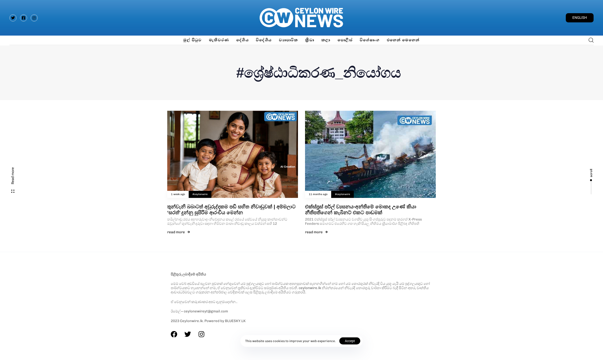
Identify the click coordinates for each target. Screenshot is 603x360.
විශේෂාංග (370, 40)
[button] (590, 40)
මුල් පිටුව (192, 40)
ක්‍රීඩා (309, 40)
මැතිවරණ (219, 40)
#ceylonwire (200, 194)
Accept (350, 341)
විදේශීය (264, 40)
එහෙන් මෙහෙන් (403, 40)
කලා (325, 40)
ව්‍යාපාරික (288, 40)
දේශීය (242, 40)
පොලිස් (345, 40)
